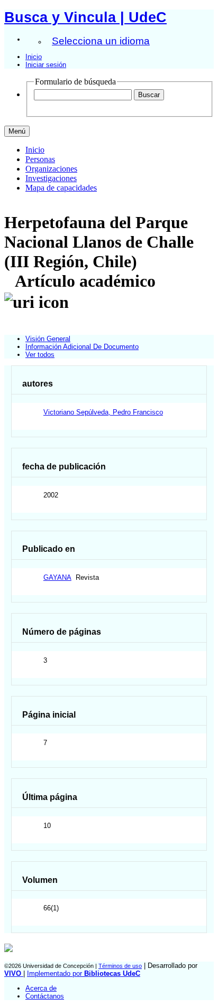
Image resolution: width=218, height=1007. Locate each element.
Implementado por (83, 973)
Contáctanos (44, 996)
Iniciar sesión (45, 65)
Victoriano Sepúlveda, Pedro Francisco (103, 412)
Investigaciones (51, 178)
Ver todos (39, 355)
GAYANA (57, 577)
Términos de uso (120, 966)
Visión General (47, 339)
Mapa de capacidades (61, 187)
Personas (40, 159)
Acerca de (41, 988)
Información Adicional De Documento (82, 347)
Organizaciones (51, 168)
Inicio (33, 57)
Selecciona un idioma (101, 40)
